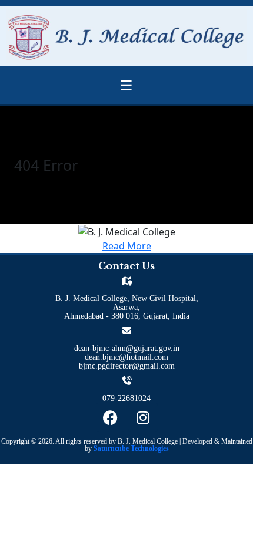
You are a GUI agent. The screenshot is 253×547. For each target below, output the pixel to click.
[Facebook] (110, 417)
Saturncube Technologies (131, 448)
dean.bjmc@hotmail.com (126, 357)
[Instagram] (143, 417)
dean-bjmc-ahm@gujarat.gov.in (126, 348)
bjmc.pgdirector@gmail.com (127, 366)
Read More (126, 245)
